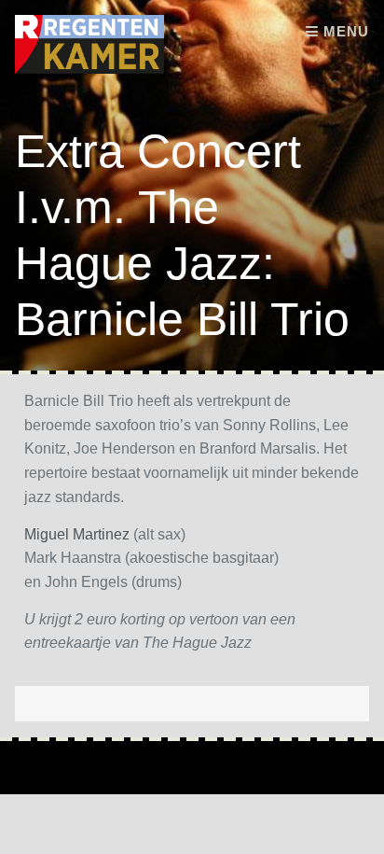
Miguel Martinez (77, 534)
